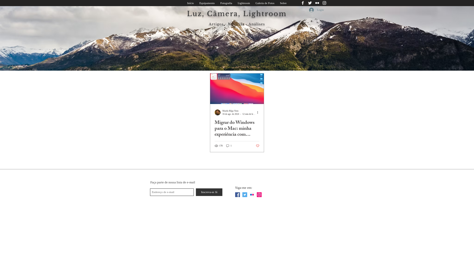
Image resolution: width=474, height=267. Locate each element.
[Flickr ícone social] (252, 194)
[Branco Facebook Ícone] (302, 3)
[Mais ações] (259, 112)
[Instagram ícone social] (259, 194)
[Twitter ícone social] (244, 194)
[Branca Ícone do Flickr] (317, 3)
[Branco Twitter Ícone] (310, 3)
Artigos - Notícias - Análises (237, 24)
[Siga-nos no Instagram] (324, 3)
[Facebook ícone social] (237, 194)
